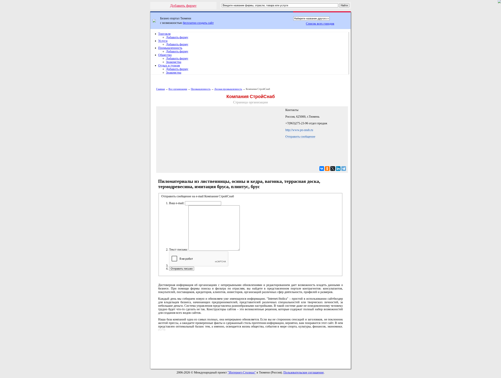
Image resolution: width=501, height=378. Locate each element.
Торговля (164, 33)
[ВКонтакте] (321, 168)
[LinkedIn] (338, 168)
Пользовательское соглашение (303, 372)
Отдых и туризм (169, 65)
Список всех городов (320, 23)
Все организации (178, 89)
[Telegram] (343, 168)
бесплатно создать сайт (198, 22)
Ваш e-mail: (176, 203)
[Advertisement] (250, 348)
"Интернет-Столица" (242, 372)
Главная (160, 89)
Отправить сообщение (300, 136)
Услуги (163, 40)
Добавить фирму (183, 6)
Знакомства (173, 62)
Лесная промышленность (228, 89)
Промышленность (170, 48)
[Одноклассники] (327, 168)
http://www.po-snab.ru (299, 130)
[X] (332, 168)
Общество (165, 55)
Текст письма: (178, 249)
